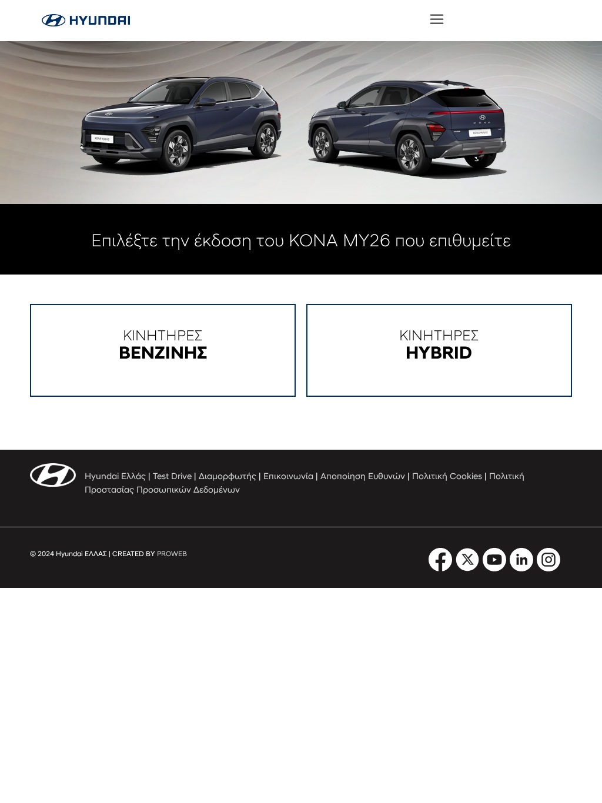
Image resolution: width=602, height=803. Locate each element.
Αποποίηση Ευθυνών (362, 477)
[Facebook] (440, 569)
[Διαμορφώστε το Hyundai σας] (86, 20)
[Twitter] (467, 569)
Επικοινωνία (288, 477)
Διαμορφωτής (227, 477)
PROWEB (172, 554)
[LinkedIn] (521, 569)
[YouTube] (494, 569)
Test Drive (172, 477)
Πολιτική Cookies (447, 477)
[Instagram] (548, 569)
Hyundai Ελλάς (115, 477)
